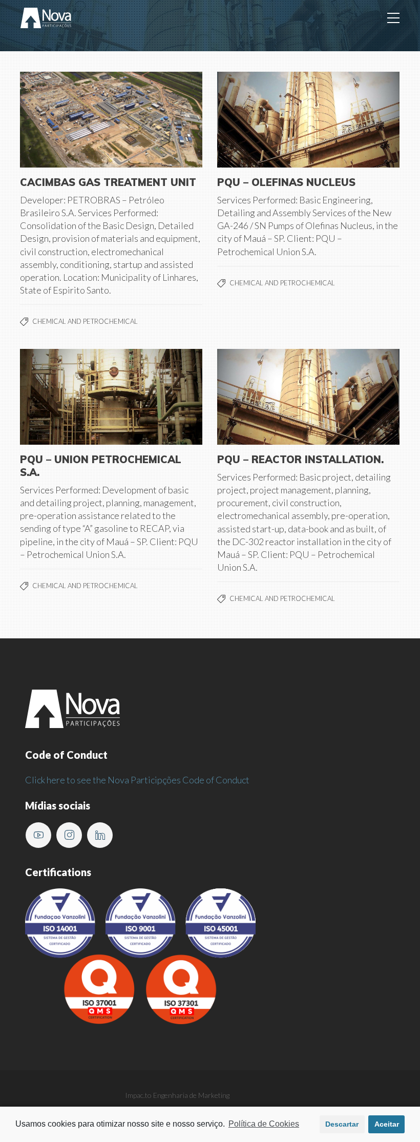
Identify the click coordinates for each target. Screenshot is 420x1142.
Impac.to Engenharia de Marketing (177, 1095)
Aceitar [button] (386, 1124)
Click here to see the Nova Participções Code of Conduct (137, 779)
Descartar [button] (342, 1124)
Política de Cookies (263, 1123)
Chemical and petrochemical (85, 321)
